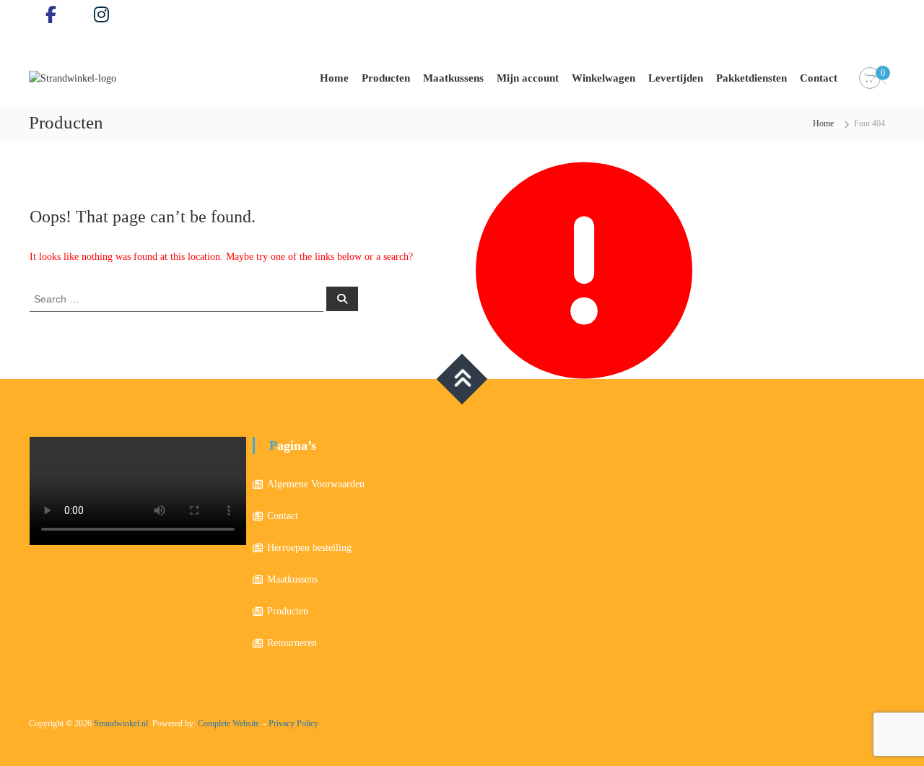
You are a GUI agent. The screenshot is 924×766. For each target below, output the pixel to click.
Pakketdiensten (751, 78)
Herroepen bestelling (309, 547)
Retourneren (292, 642)
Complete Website (228, 723)
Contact (818, 78)
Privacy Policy (293, 723)
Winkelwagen (603, 78)
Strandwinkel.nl (121, 723)
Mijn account (528, 78)
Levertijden (675, 78)
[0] (869, 78)
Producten (386, 78)
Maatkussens (453, 78)
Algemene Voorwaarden (316, 484)
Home (334, 78)
